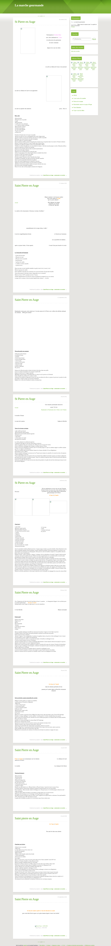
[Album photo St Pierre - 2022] (74, 77)
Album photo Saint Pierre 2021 (81, 80)
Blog (72, 22)
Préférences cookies (90, 945)
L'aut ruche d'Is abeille (79, 98)
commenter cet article (59, 175)
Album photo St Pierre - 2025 (81, 68)
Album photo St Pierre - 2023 (93, 68)
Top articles (42, 945)
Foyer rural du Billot (78, 110)
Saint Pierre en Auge (48, 175)
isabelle (25, 945)
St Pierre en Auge (25, 21)
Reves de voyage (78, 101)
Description (74, 24)
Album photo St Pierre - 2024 (87, 68)
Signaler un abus (56, 945)
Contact (73, 27)
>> (44, 16)
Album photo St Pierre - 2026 (74, 68)
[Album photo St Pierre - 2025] (81, 66)
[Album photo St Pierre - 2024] (87, 66)
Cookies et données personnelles (75, 945)
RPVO (75, 95)
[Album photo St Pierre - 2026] (74, 66)
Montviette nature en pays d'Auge (82, 104)
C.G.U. (63, 945)
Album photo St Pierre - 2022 (74, 80)
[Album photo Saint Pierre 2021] (81, 77)
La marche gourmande (29, 5)
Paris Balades (77, 107)
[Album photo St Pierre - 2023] (93, 66)
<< (38, 16)
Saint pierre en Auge (27, 818)
